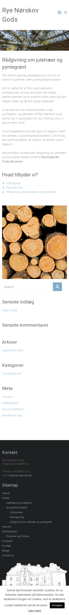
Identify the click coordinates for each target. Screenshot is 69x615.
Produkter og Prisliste (17, 536)
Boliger (6, 550)
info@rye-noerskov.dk (20, 475)
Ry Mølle (6, 545)
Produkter (7, 541)
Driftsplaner (13, 183)
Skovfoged (48, 157)
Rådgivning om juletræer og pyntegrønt (31, 192)
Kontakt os (8, 555)
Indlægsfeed (10, 403)
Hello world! (9, 310)
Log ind (7, 397)
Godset (6, 493)
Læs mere (34, 610)
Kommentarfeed (12, 409)
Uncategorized (11, 373)
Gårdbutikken (9, 531)
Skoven (6, 498)
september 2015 (13, 350)
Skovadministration (16, 507)
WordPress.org (12, 415)
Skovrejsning (14, 187)
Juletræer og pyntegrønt (19, 502)
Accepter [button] (57, 605)
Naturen (6, 526)
